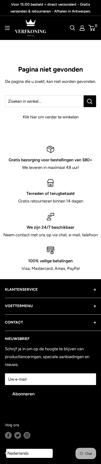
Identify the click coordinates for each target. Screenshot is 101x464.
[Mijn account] (82, 28)
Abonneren (23, 394)
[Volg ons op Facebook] (8, 435)
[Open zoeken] (72, 28)
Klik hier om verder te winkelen (50, 116)
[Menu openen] (7, 28)
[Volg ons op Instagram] (27, 435)
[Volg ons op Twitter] (17, 435)
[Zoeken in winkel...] (90, 101)
